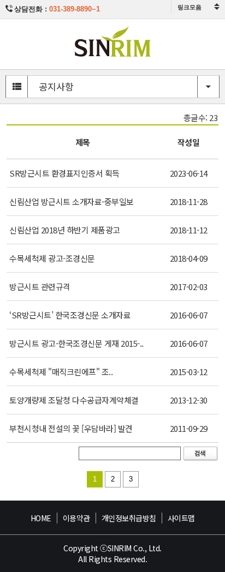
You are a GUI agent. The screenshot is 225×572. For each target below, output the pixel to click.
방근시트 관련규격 (39, 286)
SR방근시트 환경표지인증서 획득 (64, 173)
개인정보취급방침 (129, 518)
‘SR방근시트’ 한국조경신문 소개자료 (70, 315)
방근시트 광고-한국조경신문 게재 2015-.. (76, 343)
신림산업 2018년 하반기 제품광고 (64, 230)
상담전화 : (57, 9)
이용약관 (76, 518)
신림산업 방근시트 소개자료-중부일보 (71, 201)
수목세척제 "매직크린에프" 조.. (60, 371)
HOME (41, 518)
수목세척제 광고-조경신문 (52, 258)
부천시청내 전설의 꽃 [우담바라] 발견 (71, 428)
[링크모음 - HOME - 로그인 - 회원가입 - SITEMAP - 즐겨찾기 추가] (198, 7)
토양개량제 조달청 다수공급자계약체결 (74, 400)
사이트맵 (181, 518)
